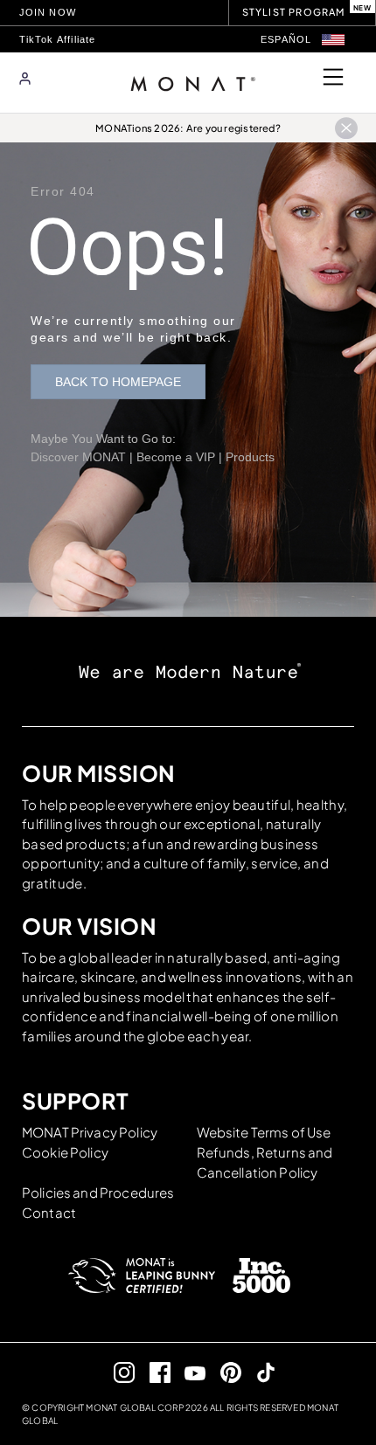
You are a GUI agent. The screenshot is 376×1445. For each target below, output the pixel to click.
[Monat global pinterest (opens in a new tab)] (223, 1372)
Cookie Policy (65, 1152)
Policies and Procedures (98, 1192)
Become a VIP (175, 457)
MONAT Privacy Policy (89, 1132)
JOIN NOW (48, 12)
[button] (333, 39)
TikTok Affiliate (57, 39)
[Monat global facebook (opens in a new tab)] (153, 1372)
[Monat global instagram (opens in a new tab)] (118, 1372)
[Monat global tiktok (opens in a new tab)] (259, 1372)
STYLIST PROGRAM (293, 11)
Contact (49, 1212)
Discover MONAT (78, 457)
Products (250, 457)
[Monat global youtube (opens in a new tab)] (188, 1372)
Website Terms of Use (264, 1132)
